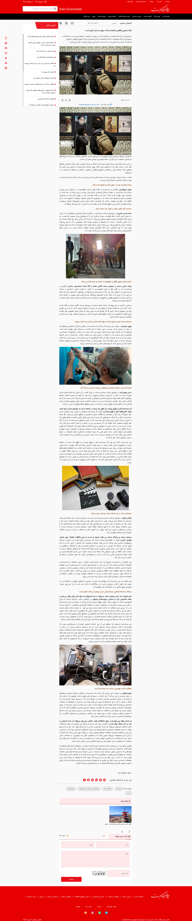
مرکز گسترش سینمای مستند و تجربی (89, 789)
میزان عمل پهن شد (47, 72)
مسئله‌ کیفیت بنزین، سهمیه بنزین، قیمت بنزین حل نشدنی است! (42, 43)
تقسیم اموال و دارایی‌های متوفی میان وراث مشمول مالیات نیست (41, 91)
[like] (104, 836)
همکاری (78, 907)
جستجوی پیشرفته (141, 2)
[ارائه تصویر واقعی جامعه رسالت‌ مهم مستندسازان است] (95, 256)
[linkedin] (92, 780)
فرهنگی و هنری (112, 16)
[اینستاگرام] (92, 912)
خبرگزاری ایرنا (122, 773)
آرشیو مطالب (129, 2)
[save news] (66, 23)
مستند (128, 793)
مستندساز (118, 789)
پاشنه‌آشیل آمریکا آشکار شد (45, 57)
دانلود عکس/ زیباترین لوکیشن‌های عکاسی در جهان (118, 824)
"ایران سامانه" (27, 920)
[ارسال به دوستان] (72, 23)
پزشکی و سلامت (101, 16)
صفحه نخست (165, 16)
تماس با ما (159, 2)
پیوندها (151, 2)
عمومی (114, 23)
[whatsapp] (96, 780)
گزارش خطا (62, 836)
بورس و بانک (157, 16)
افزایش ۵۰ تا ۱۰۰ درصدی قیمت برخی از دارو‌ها (39, 84)
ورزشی (93, 16)
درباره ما (167, 2)
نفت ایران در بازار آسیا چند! (45, 51)
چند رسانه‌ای (87, 16)
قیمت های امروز (111, 907)
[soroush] (88, 780)
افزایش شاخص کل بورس (46, 99)
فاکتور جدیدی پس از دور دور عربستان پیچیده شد (40, 64)
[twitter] (100, 780)
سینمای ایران (71, 789)
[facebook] (84, 780)
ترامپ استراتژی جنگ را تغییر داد (43, 78)
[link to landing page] (160, 9)
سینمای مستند (107, 789)
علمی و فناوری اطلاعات (124, 16)
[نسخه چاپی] (60, 23)
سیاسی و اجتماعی (136, 16)
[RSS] (85, 912)
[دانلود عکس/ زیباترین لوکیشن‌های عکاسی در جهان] (120, 814)
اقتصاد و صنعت (147, 16)
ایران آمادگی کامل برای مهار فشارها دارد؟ (40, 36)
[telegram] (105, 780)
